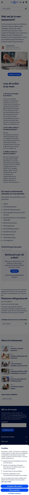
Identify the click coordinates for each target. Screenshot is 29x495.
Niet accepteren (14, 490)
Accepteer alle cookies (14, 486)
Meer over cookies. (6, 481)
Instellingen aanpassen (14, 493)
